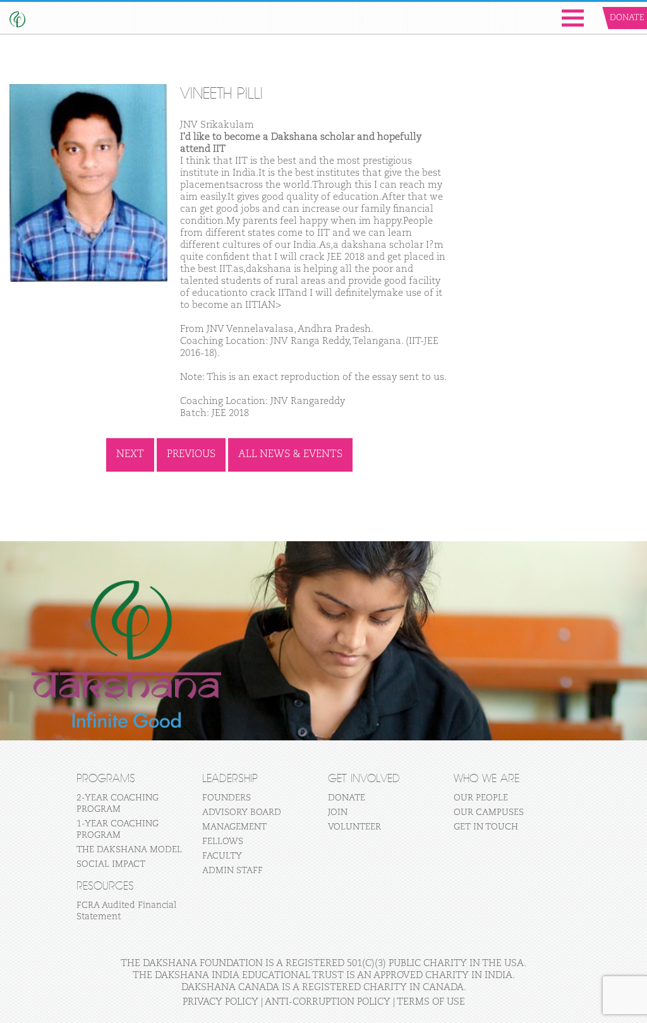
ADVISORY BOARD (241, 812)
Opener (573, 18)
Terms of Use (431, 1002)
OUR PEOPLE (481, 797)
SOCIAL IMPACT (110, 864)
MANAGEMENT (234, 827)
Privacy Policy (220, 1002)
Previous (191, 455)
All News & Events (290, 455)
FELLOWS (222, 841)
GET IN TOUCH (486, 827)
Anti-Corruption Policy (327, 1002)
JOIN (338, 812)
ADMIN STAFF (232, 870)
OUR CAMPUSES (489, 812)
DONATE (346, 797)
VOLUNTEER (354, 827)
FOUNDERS (226, 797)
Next (130, 455)
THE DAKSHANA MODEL (129, 849)
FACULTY (222, 856)
